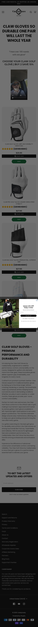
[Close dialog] (37, 300)
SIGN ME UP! (28, 315)
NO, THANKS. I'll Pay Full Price (28, 318)
